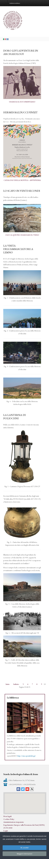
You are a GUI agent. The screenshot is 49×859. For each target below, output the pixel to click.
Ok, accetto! (24, 847)
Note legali (7, 816)
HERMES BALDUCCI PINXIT (20, 112)
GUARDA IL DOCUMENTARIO (22, 101)
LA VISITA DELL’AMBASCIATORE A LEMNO (18, 249)
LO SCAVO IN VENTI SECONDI (21, 190)
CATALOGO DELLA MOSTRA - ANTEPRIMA (22, 180)
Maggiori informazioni (24, 854)
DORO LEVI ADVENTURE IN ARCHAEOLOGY (20, 52)
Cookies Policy (8, 819)
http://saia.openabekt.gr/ (26, 756)
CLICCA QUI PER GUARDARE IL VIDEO (22, 235)
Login (5, 830)
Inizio (8, 684)
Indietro (16, 684)
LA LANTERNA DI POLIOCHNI (14, 416)
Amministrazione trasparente (13, 822)
